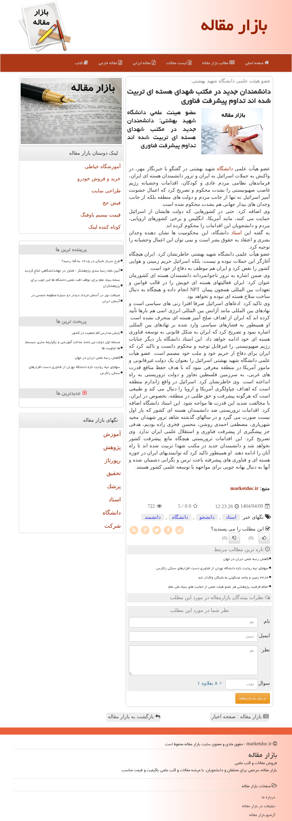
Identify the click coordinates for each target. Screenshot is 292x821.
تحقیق (113, 473)
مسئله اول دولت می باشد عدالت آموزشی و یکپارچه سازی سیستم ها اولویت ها (72, 345)
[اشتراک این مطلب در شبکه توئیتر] (157, 529)
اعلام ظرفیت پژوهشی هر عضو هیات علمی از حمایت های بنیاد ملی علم (218, 586)
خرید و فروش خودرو (99, 178)
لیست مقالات (177, 62)
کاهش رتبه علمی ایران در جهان (245, 559)
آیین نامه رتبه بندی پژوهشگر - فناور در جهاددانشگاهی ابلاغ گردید (72, 270)
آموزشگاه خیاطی (103, 166)
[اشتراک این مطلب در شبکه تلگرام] (179, 529)
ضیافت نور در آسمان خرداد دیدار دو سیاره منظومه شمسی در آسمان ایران (75, 298)
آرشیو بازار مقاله (262, 815)
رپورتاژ (113, 460)
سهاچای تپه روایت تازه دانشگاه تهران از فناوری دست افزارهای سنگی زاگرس (212, 568)
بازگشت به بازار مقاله (131, 716)
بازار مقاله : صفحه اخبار (237, 716)
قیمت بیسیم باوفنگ (100, 215)
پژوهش (112, 447)
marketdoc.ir (244, 488)
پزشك (114, 486)
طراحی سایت (106, 190)
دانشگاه (225, 168)
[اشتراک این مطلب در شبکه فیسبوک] (168, 529)
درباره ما (268, 797)
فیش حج (112, 203)
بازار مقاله (234, 25)
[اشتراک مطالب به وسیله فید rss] (134, 529)
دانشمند (153, 517)
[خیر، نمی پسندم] (234, 538)
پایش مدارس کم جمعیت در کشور (96, 332)
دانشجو (206, 517)
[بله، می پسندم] (264, 538)
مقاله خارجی (108, 62)
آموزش (112, 434)
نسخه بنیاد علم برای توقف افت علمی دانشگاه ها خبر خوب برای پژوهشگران (75, 282)
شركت (112, 526)
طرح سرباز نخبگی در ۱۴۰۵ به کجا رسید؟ (91, 261)
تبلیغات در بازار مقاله (258, 806)
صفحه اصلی (255, 62)
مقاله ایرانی (142, 62)
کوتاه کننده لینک (104, 227)
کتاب (79, 62)
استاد (236, 232)
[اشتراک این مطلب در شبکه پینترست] (145, 529)
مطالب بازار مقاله (215, 62)
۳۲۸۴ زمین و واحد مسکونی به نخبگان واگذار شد (233, 577)
